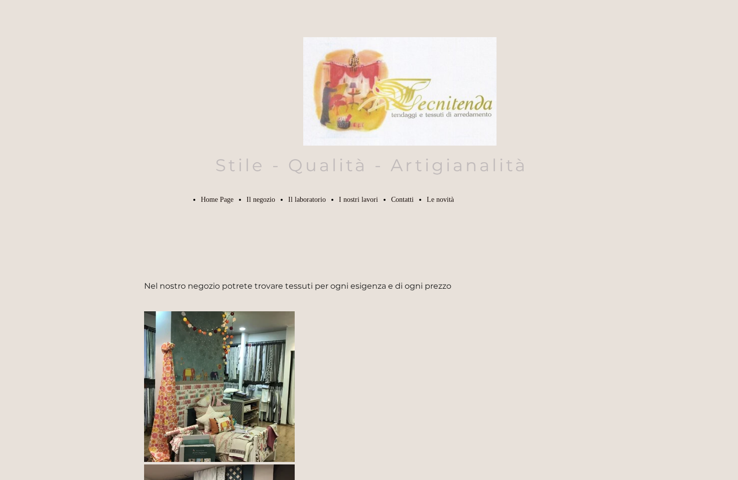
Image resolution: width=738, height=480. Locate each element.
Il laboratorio (307, 199)
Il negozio (261, 199)
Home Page (217, 199)
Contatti (402, 199)
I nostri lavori (358, 199)
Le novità (440, 199)
